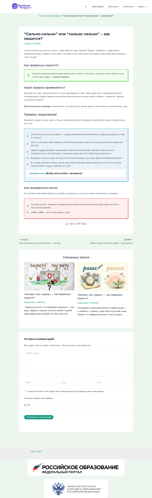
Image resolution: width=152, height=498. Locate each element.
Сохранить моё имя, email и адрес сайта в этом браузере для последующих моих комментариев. (65, 391)
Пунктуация (113, 6)
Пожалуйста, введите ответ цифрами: (39, 398)
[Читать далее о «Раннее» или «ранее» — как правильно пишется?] (103, 276)
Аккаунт (141, 6)
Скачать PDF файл (77, 224)
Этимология (128, 6)
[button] (86, 6)
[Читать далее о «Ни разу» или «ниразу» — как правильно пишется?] (49, 276)
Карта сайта (36, 451)
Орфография (98, 6)
